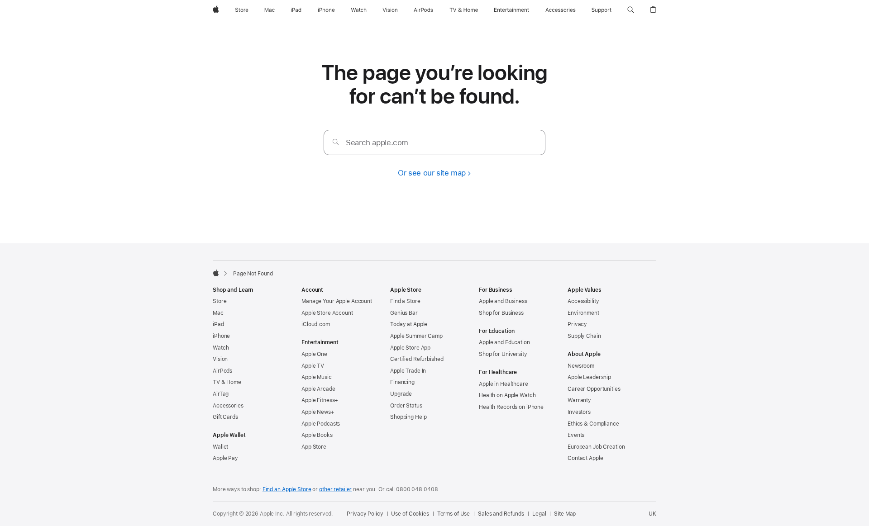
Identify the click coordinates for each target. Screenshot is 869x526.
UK (652, 514)
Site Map (565, 514)
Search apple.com (377, 142)
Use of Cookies (410, 514)
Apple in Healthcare (503, 384)
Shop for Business (501, 313)
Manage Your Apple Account (336, 301)
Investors (579, 412)
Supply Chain (584, 336)
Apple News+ (317, 412)
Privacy (577, 324)
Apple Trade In (408, 371)
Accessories (228, 406)
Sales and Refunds (501, 514)
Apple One (314, 354)
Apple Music (316, 377)
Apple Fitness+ (319, 400)
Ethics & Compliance (593, 424)
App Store (313, 447)
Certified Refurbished (416, 359)
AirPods (222, 371)
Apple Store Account (327, 313)
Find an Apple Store (287, 489)
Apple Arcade (318, 389)
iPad (218, 324)
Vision (220, 359)
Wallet (220, 447)
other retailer (335, 489)
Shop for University (503, 354)
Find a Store (405, 301)
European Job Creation (596, 447)
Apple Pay (225, 458)
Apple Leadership (589, 377)
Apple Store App (410, 348)
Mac (218, 313)
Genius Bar (404, 313)
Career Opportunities (594, 389)
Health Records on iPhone (511, 407)
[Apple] (216, 273)
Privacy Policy (365, 514)
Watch (221, 348)
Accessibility (583, 301)
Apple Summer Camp (416, 336)
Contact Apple (585, 458)
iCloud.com (315, 324)
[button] (631, 10)
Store (219, 301)
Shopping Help (408, 417)
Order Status (406, 406)
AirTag (221, 394)
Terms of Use (453, 514)
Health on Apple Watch (507, 395)
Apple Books (317, 435)
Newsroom (581, 366)
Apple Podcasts (320, 424)
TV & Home (227, 382)
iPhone (221, 336)
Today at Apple (408, 324)
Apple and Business (503, 301)
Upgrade (401, 394)
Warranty (579, 400)
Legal (539, 514)
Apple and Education (504, 342)
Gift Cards (225, 417)
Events (576, 435)
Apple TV (312, 366)
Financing (402, 382)
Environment (583, 313)
